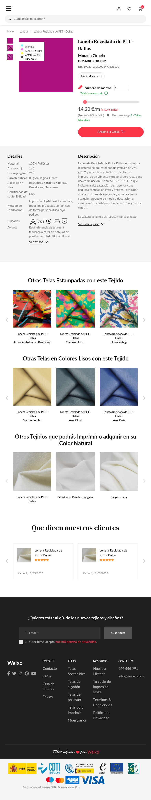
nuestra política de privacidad (75, 641)
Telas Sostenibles (77, 671)
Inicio (10, 31)
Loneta (24, 31)
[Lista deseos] (129, 9)
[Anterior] (7, 320)
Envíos (48, 697)
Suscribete (118, 632)
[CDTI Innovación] (36, 769)
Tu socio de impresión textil (102, 687)
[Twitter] (14, 673)
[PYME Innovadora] (81, 769)
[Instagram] (20, 673)
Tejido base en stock (91, 93)
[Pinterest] (27, 673)
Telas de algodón (74, 684)
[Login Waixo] (119, 9)
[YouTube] (33, 673)
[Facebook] (8, 673)
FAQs (47, 676)
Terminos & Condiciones (102, 702)
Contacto (50, 669)
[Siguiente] (144, 320)
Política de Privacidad (101, 715)
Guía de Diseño (49, 686)
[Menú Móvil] (8, 9)
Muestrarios (77, 720)
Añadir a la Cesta (109, 131)
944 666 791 (128, 669)
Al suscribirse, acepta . (61, 641)
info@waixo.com (131, 676)
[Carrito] (140, 9)
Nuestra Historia (99, 671)
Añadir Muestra (89, 76)
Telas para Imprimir (76, 710)
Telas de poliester (74, 697)
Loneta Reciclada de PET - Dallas (48, 553)
